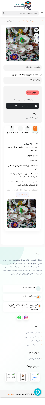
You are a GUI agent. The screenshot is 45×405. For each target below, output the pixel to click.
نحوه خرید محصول (33, 345)
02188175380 (27, 287)
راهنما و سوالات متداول (32, 333)
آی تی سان (10, 394)
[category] (42, 13)
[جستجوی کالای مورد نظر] (4, 13)
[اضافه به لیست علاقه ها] (36, 30)
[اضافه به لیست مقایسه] (36, 40)
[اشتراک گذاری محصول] (36, 35)
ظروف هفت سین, (31, 117)
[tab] (34, 130)
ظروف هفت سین (23, 21)
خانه (42, 21)
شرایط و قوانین (35, 341)
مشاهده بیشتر (22, 194)
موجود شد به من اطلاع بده (21, 106)
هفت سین (35, 21)
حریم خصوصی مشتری (32, 337)
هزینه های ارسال (34, 359)
